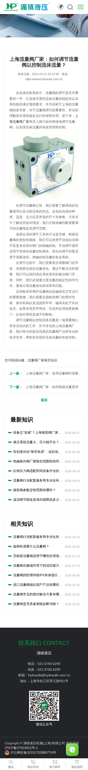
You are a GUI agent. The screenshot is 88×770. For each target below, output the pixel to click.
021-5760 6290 (49, 664)
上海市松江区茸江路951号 (49, 681)
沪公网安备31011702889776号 (33, 752)
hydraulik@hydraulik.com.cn (49, 675)
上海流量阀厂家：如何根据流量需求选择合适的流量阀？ (54, 388)
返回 (44, 400)
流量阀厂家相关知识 (42, 360)
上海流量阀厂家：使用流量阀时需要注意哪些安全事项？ (54, 375)
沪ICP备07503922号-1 (21, 748)
